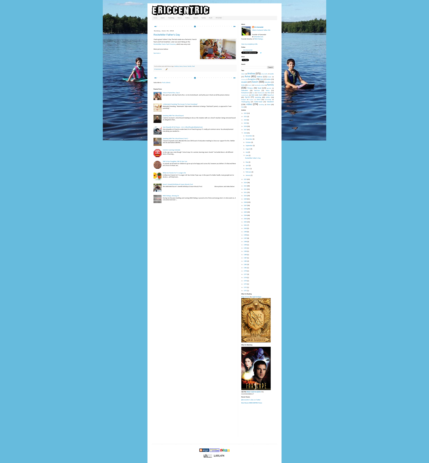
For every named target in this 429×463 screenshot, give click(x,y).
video (249, 104)
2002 (245, 222)
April (247, 165)
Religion (243, 99)
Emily (243, 85)
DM (269, 30)
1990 (245, 251)
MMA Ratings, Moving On (171, 196)
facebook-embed (259, 85)
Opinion (195, 18)
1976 (245, 277)
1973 (245, 284)
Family (204, 18)
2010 (245, 196)
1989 (245, 255)
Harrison (257, 90)
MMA (253, 95)
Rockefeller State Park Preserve (165, 44)
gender (269, 88)
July (247, 152)
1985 (245, 261)
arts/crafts (264, 74)
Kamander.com (258, 37)
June (247, 155)
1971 (245, 291)
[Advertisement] (196, 22)
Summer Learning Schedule (171, 150)
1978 (245, 271)
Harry (267, 90)
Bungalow (252, 79)
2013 (245, 186)
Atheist (254, 30)
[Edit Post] (166, 69)
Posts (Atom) (166, 82)
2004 (245, 215)
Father (265, 30)
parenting (258, 97)
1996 (245, 242)
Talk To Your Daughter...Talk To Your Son (175, 161)
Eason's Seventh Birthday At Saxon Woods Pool (178, 184)
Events (163, 18)
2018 (245, 126)
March (248, 169)
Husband (260, 30)
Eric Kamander (259, 27)
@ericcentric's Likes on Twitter (251, 400)
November (249, 139)
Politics (187, 18)
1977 (245, 274)
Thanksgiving (245, 102)
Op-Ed (247, 97)
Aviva (181, 66)
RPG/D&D (219, 18)
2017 (245, 130)
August (248, 149)
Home (155, 18)
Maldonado (261, 93)
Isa (253, 93)
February (249, 172)
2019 (245, 123)
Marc (269, 93)
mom (261, 95)
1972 (245, 287)
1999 (245, 232)
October (248, 142)
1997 (245, 238)
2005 (245, 212)
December (249, 136)
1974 (245, 281)
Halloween (244, 90)
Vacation (270, 102)
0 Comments (158, 69)
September (249, 146)
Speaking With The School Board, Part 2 (175, 138)
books (269, 77)
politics (268, 97)
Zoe (242, 107)
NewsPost (270, 95)
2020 (245, 120)
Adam (243, 74)
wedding (261, 104)
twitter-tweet (258, 102)
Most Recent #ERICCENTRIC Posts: (251, 403)
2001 (245, 225)
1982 (245, 264)
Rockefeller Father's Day (167, 34)
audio (272, 74)
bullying (243, 79)
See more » (157, 53)
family (189, 66)
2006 (245, 209)
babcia (259, 77)
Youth (210, 18)
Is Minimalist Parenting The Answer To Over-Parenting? (180, 104)
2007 (245, 205)
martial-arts (244, 95)
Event (249, 85)
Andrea (176, 66)
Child (261, 79)
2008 (245, 202)
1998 (245, 235)
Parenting (171, 18)
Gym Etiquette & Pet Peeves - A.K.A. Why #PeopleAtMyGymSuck (183, 127)
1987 (245, 258)
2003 (245, 219)
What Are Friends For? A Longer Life (174, 173)
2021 (245, 116)
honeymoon (245, 93)
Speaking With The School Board (173, 116)
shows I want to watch (253, 392)
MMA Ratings (259, 39)
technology (268, 99)
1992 (245, 248)
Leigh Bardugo (256, 297)
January (248, 175)
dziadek (244, 82)
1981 (245, 268)
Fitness (180, 18)
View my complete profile (249, 44)
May (247, 162)
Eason (185, 66)
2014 (245, 183)
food (193, 66)
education (268, 82)
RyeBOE (251, 99)
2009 (245, 199)
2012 (245, 189)
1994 (245, 245)
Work (269, 104)
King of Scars (245, 297)
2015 (245, 179)
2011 (245, 192)
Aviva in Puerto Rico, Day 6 (171, 93)
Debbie (268, 79)
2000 (245, 228)
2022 (245, 113)
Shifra (259, 99)
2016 (245, 133)
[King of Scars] (256, 342)
